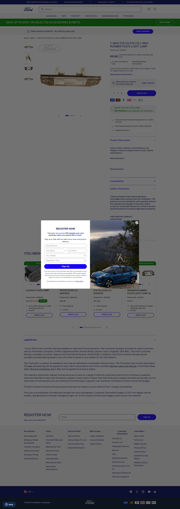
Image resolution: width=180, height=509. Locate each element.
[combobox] (64, 255)
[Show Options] (84, 255)
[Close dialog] (137, 222)
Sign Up (65, 266)
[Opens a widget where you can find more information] (9, 505)
